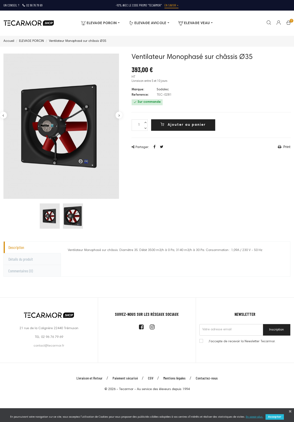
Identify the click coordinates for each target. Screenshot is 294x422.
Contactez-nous (207, 378)
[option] (49, 216)
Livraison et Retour (89, 378)
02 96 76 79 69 (34, 5)
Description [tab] (16, 247)
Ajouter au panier (186, 125)
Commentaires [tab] (20, 270)
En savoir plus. (254, 417)
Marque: (138, 89)
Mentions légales (174, 378)
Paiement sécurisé (125, 378)
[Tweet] (161, 147)
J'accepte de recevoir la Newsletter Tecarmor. (242, 341)
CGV (150, 378)
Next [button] (119, 115)
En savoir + (171, 5)
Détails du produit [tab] (20, 259)
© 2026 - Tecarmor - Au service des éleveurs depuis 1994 (147, 389)
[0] (288, 23)
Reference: (140, 95)
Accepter (274, 417)
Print (287, 147)
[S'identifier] (276, 23)
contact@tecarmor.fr (49, 346)
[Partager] (154, 147)
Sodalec (163, 89)
